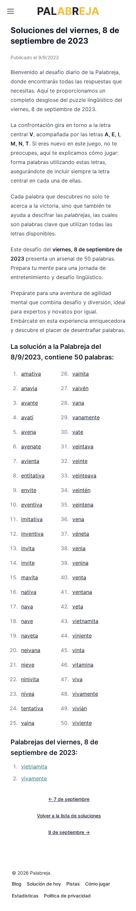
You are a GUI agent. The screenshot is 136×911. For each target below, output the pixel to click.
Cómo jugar (97, 884)
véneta (80, 533)
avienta (30, 461)
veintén (81, 490)
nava (27, 606)
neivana (30, 650)
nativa (28, 592)
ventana (82, 592)
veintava (82, 446)
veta (77, 606)
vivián (79, 708)
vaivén (80, 388)
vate (77, 432)
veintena (82, 504)
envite (28, 490)
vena (78, 519)
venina (80, 562)
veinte (79, 461)
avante (29, 402)
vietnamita (85, 621)
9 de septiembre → (69, 832)
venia (78, 548)
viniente (82, 635)
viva (77, 679)
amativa (31, 373)
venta (79, 577)
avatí (27, 417)
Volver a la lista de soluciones (69, 815)
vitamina (82, 664)
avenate (31, 446)
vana (78, 402)
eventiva (31, 504)
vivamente (85, 693)
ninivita (30, 679)
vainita (80, 373)
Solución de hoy (44, 884)
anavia (29, 388)
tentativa (32, 708)
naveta (29, 635)
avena (28, 432)
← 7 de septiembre (68, 799)
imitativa (32, 519)
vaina (27, 723)
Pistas (73, 884)
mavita (29, 577)
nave (27, 621)
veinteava (84, 475)
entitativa (33, 475)
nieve (27, 664)
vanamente (86, 417)
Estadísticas (25, 895)
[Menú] (11, 11)
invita (28, 548)
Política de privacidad (67, 895)
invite (28, 562)
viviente (82, 723)
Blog (16, 884)
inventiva (32, 533)
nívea (27, 693)
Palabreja (40, 873)
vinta (78, 650)
